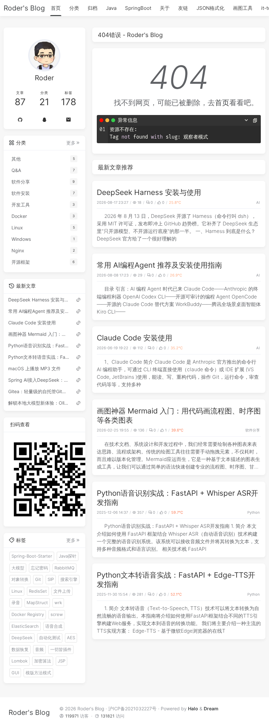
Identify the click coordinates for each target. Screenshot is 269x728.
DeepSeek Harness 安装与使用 (149, 192)
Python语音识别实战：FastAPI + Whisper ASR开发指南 (39, 345)
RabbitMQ (64, 567)
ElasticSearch (25, 626)
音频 (39, 649)
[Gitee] (20, 119)
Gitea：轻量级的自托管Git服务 (39, 391)
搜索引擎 (68, 579)
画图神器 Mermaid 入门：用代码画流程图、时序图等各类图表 (39, 334)
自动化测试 (49, 637)
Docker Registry (27, 614)
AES (71, 637)
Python (253, 512)
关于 (165, 8)
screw (57, 614)
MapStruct (37, 602)
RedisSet (38, 591)
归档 (92, 8)
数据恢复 (20, 649)
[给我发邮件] (68, 119)
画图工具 (243, 8)
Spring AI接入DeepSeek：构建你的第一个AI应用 (39, 380)
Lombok (19, 660)
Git (38, 579)
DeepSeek (21, 637)
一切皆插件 (61, 649)
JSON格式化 (210, 8)
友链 (183, 8)
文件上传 (62, 591)
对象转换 (20, 579)
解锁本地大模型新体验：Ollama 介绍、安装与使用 (39, 403)
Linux (16, 591)
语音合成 (53, 626)
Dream (211, 708)
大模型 (17, 567)
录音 (15, 602)
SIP (51, 579)
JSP (61, 660)
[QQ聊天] (44, 119)
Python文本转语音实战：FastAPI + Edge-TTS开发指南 (39, 357)
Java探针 (67, 556)
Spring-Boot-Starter (31, 556)
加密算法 (42, 660)
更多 (70, 142)
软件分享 (252, 430)
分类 (74, 8)
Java (111, 8)
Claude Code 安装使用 (134, 337)
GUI (15, 672)
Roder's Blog (24, 8)
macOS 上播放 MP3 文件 (34, 368)
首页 (56, 8)
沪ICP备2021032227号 (132, 708)
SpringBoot (138, 8)
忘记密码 (39, 567)
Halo (193, 708)
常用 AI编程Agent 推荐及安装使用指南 (159, 264)
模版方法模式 (38, 672)
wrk (58, 602)
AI (258, 202)
